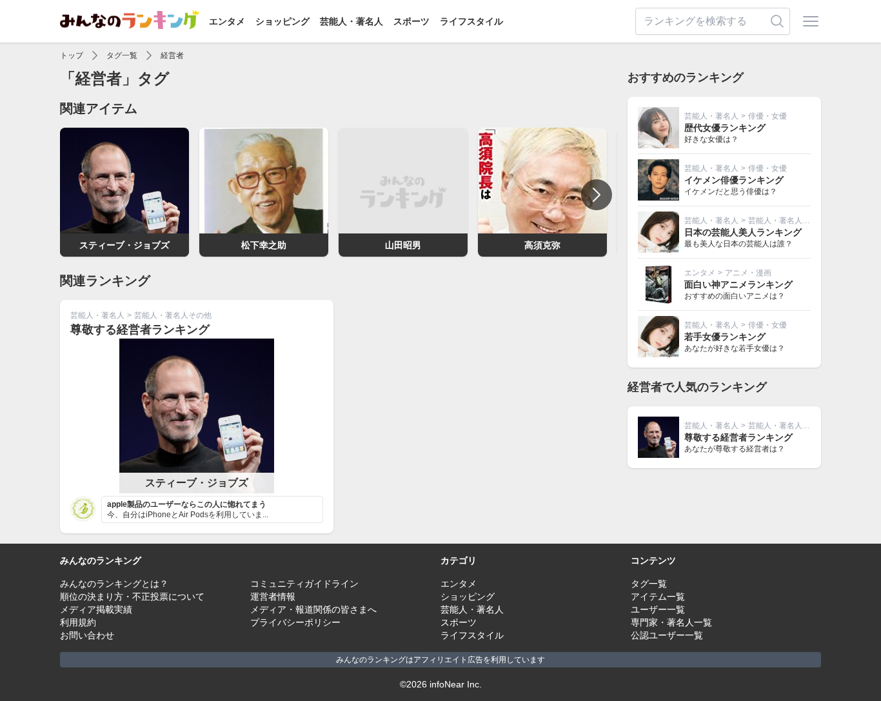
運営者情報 (272, 596)
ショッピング (282, 21)
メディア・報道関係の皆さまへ (313, 609)
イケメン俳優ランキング (734, 180)
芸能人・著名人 (351, 21)
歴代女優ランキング (725, 128)
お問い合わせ (87, 635)
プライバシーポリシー (295, 622)
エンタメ (227, 21)
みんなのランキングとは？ (114, 583)
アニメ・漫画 (748, 272)
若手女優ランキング (725, 336)
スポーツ (411, 21)
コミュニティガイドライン (304, 583)
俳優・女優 (767, 116)
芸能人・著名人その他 (173, 315)
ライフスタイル (471, 21)
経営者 (172, 55)
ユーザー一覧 (658, 609)
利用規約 (78, 622)
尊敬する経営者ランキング (140, 329)
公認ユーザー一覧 (667, 635)
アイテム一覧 (658, 596)
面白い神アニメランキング (738, 284)
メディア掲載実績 (96, 609)
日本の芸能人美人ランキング (743, 232)
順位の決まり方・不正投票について (132, 596)
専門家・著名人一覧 (671, 622)
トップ (71, 55)
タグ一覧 (121, 55)
